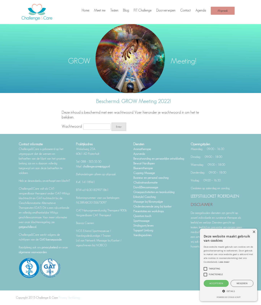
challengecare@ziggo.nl (96, 166)
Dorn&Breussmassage (145, 187)
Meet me (99, 10)
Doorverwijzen (165, 10)
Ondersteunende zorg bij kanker (152, 206)
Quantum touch (142, 216)
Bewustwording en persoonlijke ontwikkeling (158, 158)
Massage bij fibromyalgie (148, 201)
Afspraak (222, 10)
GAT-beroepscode (51, 239)
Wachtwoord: (72, 126)
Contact (185, 10)
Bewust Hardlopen (144, 163)
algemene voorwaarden (33, 252)
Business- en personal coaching (151, 177)
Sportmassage (141, 220)
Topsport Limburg (143, 230)
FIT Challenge (143, 10)
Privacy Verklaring (69, 297)
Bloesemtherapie (143, 168)
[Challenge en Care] (41, 12)
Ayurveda (139, 153)
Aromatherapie (142, 149)
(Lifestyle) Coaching (144, 196)
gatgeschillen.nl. (28, 226)
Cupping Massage (144, 173)
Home (85, 10)
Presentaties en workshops (148, 211)
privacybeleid (50, 247)
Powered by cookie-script (229, 297)
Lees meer (224, 261)
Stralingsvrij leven (143, 225)
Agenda (200, 10)
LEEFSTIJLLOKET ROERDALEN (215, 196)
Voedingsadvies (142, 235)
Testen (114, 10)
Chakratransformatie (145, 182)
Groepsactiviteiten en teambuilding (154, 192)
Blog (126, 10)
